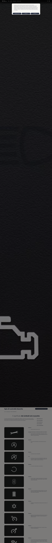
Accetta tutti (34, 13)
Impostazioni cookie (17, 13)
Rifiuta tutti (26, 13)
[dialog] (26, 271)
